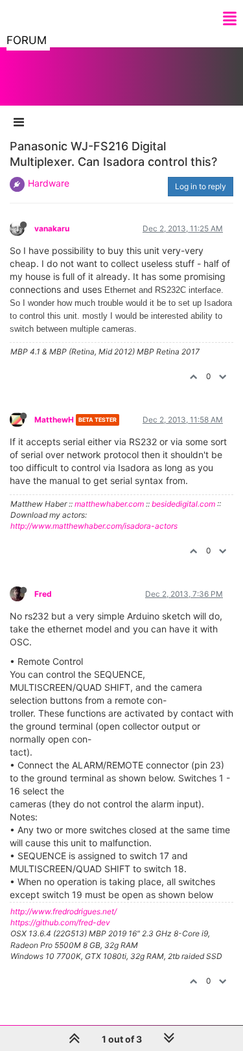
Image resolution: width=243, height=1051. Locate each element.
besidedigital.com (183, 504)
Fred (43, 594)
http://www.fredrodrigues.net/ (63, 911)
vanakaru (51, 228)
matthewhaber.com (109, 504)
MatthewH (54, 419)
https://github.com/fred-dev (60, 922)
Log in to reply (200, 186)
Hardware (48, 183)
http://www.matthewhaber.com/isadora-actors (94, 526)
